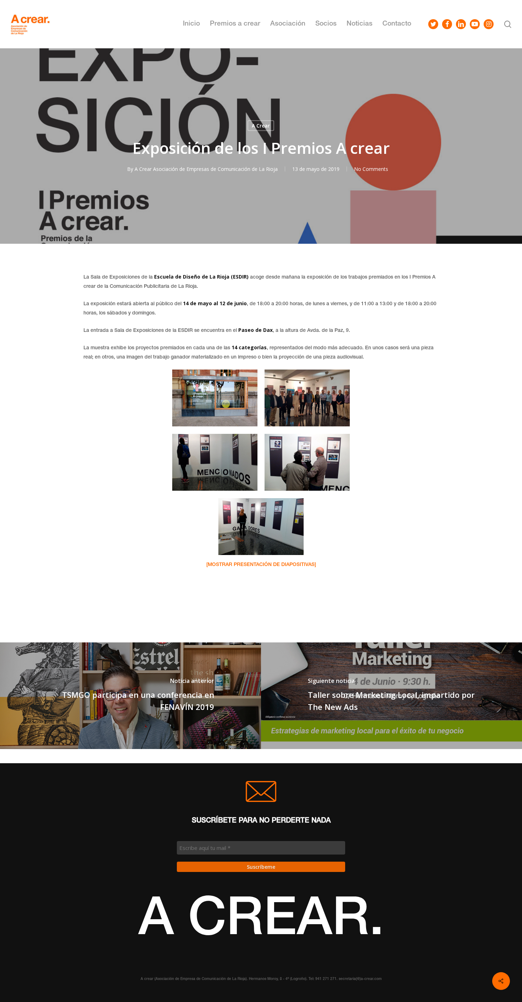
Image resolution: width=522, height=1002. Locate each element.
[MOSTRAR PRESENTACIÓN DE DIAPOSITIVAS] (261, 564)
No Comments (371, 169)
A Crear (261, 125)
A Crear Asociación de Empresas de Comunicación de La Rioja (206, 169)
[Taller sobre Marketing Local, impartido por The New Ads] (391, 695)
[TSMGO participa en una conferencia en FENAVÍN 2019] (130, 695)
